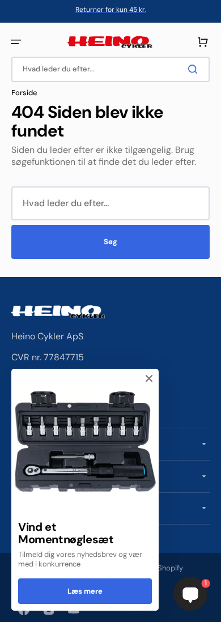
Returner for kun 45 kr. (110, 9)
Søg (110, 241)
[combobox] (110, 69)
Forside (24, 92)
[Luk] (149, 378)
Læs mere (85, 591)
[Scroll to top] (15, 607)
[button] (15, 41)
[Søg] (195, 69)
